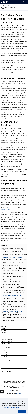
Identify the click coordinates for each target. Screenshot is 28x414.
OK (21, 411)
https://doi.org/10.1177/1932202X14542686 (13, 311)
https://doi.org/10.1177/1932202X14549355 (13, 295)
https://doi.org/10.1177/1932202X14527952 (13, 257)
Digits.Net (18, 393)
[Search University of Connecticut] (24, 2)
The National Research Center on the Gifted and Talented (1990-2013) (9, 7)
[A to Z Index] (26, 2)
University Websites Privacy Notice (10, 407)
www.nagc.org (4, 209)
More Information (11, 411)
